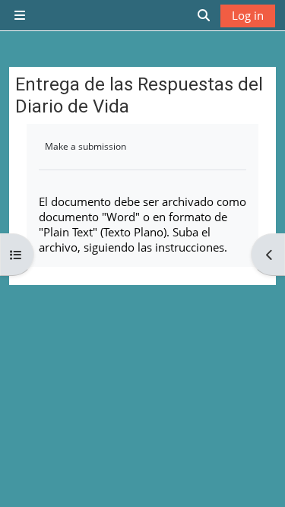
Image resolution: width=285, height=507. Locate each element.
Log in (248, 15)
